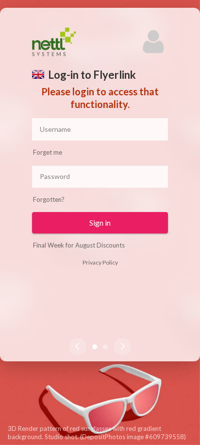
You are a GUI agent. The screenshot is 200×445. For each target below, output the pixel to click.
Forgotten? (49, 199)
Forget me (47, 152)
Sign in (100, 222)
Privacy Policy (100, 262)
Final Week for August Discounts (79, 245)
